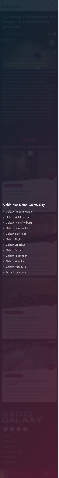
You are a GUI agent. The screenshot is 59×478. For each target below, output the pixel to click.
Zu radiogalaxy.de (16, 272)
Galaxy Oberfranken (17, 228)
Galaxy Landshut (15, 245)
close (54, 5)
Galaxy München (16, 261)
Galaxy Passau (14, 250)
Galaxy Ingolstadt (16, 234)
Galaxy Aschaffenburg (19, 223)
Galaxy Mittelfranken (18, 217)
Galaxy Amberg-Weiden (19, 212)
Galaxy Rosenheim (16, 256)
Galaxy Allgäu (14, 239)
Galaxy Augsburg (16, 267)
